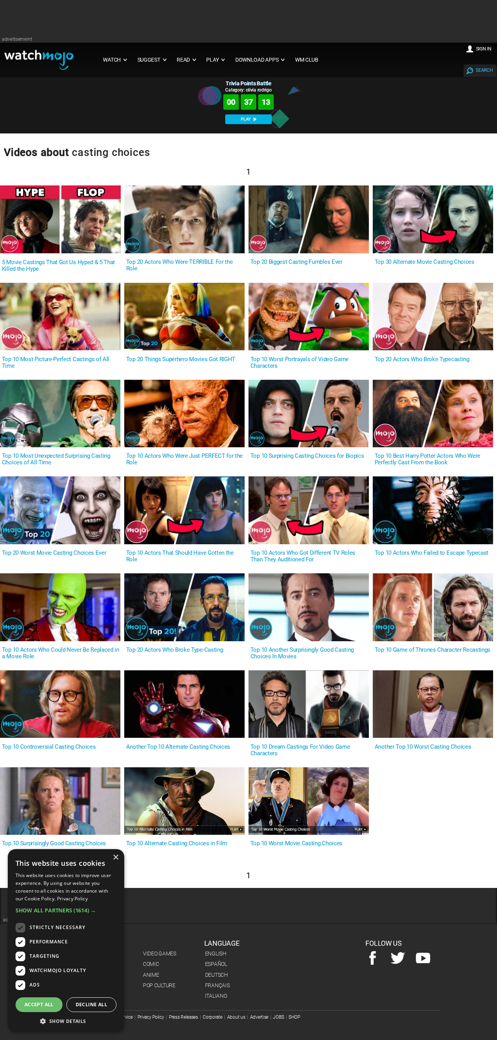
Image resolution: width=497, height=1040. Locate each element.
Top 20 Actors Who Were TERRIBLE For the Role (179, 265)
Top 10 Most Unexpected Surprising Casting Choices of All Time (56, 459)
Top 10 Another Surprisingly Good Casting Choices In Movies (302, 653)
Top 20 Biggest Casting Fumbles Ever (296, 262)
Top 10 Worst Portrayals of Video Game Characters (299, 362)
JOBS (278, 1017)
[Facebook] (372, 958)
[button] (66, 910)
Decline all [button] (91, 1004)
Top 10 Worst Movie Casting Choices (296, 843)
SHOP (294, 1017)
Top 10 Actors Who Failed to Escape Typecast (431, 553)
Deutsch (216, 975)
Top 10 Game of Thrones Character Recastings (432, 650)
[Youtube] (423, 958)
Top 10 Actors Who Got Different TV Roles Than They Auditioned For (302, 556)
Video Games (159, 953)
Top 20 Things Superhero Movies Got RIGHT (180, 359)
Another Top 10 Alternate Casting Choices (178, 747)
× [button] (115, 857)
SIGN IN (484, 49)
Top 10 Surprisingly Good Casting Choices (54, 843)
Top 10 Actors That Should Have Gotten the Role (180, 556)
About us (236, 1017)
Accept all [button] (39, 1004)
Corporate (212, 1017)
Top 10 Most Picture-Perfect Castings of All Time (55, 362)
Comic (151, 964)
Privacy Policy (150, 1017)
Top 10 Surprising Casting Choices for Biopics (307, 456)
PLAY (246, 119)
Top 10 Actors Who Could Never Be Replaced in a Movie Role (60, 653)
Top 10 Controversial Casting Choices (49, 747)
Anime (151, 975)
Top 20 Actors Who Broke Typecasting (422, 359)
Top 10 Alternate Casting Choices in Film (176, 843)
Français (217, 985)
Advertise (259, 1017)
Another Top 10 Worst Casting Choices (423, 747)
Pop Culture (159, 985)
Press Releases (183, 1017)
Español (216, 964)
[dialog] (66, 940)
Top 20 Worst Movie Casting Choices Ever (54, 553)
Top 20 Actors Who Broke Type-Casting (174, 650)
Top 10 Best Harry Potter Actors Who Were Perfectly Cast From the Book (427, 459)
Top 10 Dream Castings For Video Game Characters (300, 750)
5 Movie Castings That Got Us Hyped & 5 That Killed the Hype (58, 265)
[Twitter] (398, 958)
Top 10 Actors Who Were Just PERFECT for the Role (184, 459)
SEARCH (484, 70)
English (215, 953)
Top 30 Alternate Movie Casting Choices (424, 262)
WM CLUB (306, 60)
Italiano (216, 996)
